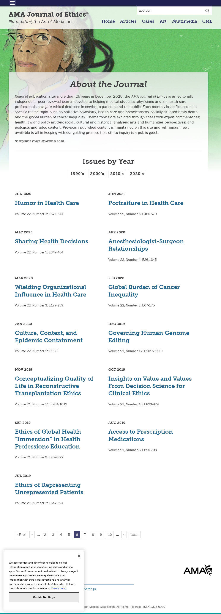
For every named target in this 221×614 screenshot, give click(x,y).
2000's (97, 173)
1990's (77, 173)
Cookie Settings (84, 589)
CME (207, 21)
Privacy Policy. (59, 588)
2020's (137, 173)
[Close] (79, 556)
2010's (117, 173)
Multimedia (184, 21)
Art (163, 21)
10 (111, 534)
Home (108, 21)
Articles (128, 21)
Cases (148, 21)
